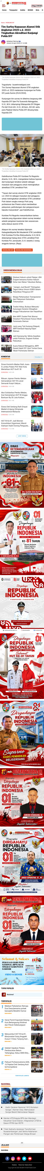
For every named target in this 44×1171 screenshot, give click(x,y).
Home (4, 10)
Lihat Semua (22, 436)
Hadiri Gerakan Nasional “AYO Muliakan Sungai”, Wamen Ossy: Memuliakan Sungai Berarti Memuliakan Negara (21, 1109)
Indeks (22, 10)
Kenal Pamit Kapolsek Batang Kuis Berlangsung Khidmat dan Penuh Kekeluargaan (17, 1022)
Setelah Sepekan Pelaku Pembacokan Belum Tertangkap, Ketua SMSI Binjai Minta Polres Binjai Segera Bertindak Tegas (17, 1050)
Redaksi (14, 1165)
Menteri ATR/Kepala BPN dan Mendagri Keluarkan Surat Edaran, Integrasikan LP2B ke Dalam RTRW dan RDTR (22, 1120)
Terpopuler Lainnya (22, 1075)
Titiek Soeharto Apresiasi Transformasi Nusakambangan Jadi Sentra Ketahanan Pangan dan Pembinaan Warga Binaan (20, 1131)
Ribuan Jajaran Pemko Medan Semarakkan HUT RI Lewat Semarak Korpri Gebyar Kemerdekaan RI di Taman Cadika (15, 381)
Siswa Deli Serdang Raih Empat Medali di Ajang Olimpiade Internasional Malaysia (14, 409)
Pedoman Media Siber (25, 1165)
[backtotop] (22, 1144)
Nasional (10, 994)
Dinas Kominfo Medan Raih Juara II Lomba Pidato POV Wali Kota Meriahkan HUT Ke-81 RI (15, 366)
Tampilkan (38, 357)
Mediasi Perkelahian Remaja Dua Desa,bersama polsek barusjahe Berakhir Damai (16, 1008)
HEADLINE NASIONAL (24, 250)
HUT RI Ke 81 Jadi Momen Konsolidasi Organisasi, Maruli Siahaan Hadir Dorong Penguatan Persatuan (15, 423)
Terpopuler (13, 10)
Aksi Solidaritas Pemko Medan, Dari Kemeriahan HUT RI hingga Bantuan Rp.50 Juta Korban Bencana (14, 395)
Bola (37, 10)
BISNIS (30, 10)
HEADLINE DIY (10, 22)
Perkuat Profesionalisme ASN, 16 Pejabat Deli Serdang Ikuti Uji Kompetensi (17, 1064)
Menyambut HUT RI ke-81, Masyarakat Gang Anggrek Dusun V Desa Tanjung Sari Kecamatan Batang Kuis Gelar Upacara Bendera (17, 1036)
